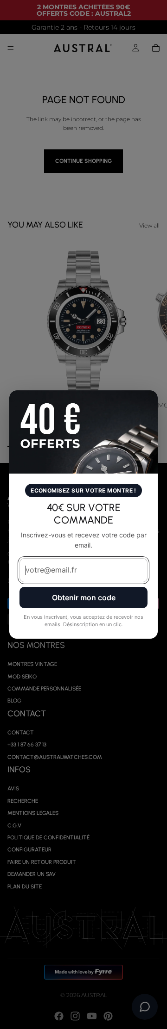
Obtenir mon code (84, 597)
